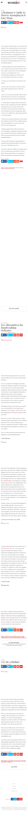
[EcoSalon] (14, 2)
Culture (3, 660)
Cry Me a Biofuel (10, 661)
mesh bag (23, 385)
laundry (22, 637)
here (20, 75)
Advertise (14, 786)
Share (5, 22)
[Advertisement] (14, 247)
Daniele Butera (12, 628)
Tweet (11, 22)
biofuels (6, 760)
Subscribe (14, 788)
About (14, 783)
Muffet (7, 159)
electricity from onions (20, 760)
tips (13, 168)
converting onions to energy (13, 713)
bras (18, 636)
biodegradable (13, 636)
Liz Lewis (9, 664)
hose (11, 637)
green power (10, 761)
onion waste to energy (6, 762)
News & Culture (21, 761)
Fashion (2, 637)
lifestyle (21, 167)
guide (17, 167)
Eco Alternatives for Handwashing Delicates (12, 327)
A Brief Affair (9, 620)
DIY (4, 167)
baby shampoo (7, 636)
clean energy (11, 760)
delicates (22, 636)
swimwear (15, 637)
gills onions (4, 761)
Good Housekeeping (15, 412)
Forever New (8, 548)
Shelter (3, 10)
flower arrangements (10, 167)
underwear (24, 637)
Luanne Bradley (10, 332)
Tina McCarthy (10, 20)
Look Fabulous (4, 323)
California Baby (7, 480)
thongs (19, 637)
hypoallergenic (16, 637)
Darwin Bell (8, 752)
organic (10, 637)
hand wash (7, 637)
